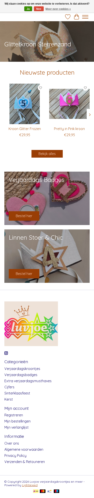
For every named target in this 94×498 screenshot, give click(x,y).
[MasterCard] (42, 491)
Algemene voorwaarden (23, 449)
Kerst (8, 399)
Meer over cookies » (58, 9)
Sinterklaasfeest (17, 393)
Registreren (13, 415)
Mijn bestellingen (17, 421)
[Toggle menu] (85, 16)
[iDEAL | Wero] (35, 491)
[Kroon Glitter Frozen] (24, 104)
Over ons (11, 443)
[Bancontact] (49, 491)
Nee (38, 9)
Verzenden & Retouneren (24, 461)
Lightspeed (30, 485)
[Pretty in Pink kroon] (69, 104)
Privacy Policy (15, 455)
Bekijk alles (47, 153)
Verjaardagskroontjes (22, 368)
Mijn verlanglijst (16, 427)
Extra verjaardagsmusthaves (28, 381)
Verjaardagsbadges (20, 375)
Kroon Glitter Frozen (25, 129)
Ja (28, 9)
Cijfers (9, 387)
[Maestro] (56, 491)
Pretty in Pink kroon (69, 129)
